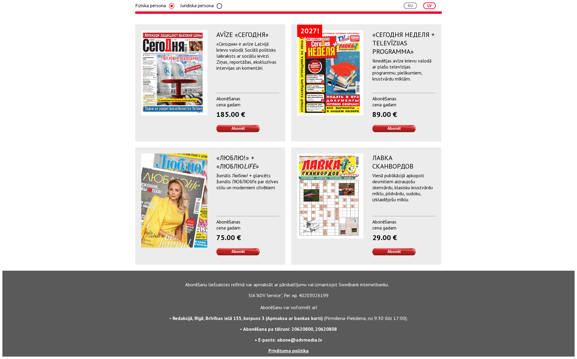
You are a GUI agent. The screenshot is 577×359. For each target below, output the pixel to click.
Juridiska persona (197, 5)
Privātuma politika (288, 351)
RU (410, 5)
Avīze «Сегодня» (242, 34)
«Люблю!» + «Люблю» (237, 162)
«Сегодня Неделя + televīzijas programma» (403, 43)
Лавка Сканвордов (393, 162)
